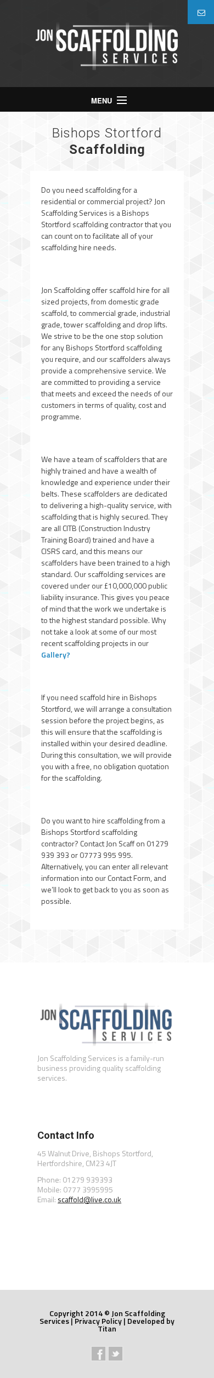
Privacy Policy (98, 1321)
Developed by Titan (136, 1324)
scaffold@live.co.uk (89, 1199)
